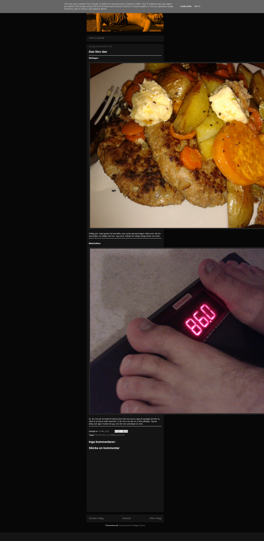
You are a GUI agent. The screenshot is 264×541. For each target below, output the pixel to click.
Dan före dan (100, 435)
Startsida (126, 518)
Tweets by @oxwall (96, 38)
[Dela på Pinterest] (126, 431)
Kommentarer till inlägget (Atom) (132, 525)
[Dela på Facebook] (124, 431)
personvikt (120, 435)
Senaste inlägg (96, 518)
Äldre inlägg (155, 518)
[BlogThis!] (118, 431)
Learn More (186, 6)
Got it (197, 6)
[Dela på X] (121, 431)
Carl (100, 431)
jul (107, 435)
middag (112, 435)
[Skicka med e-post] (116, 431)
